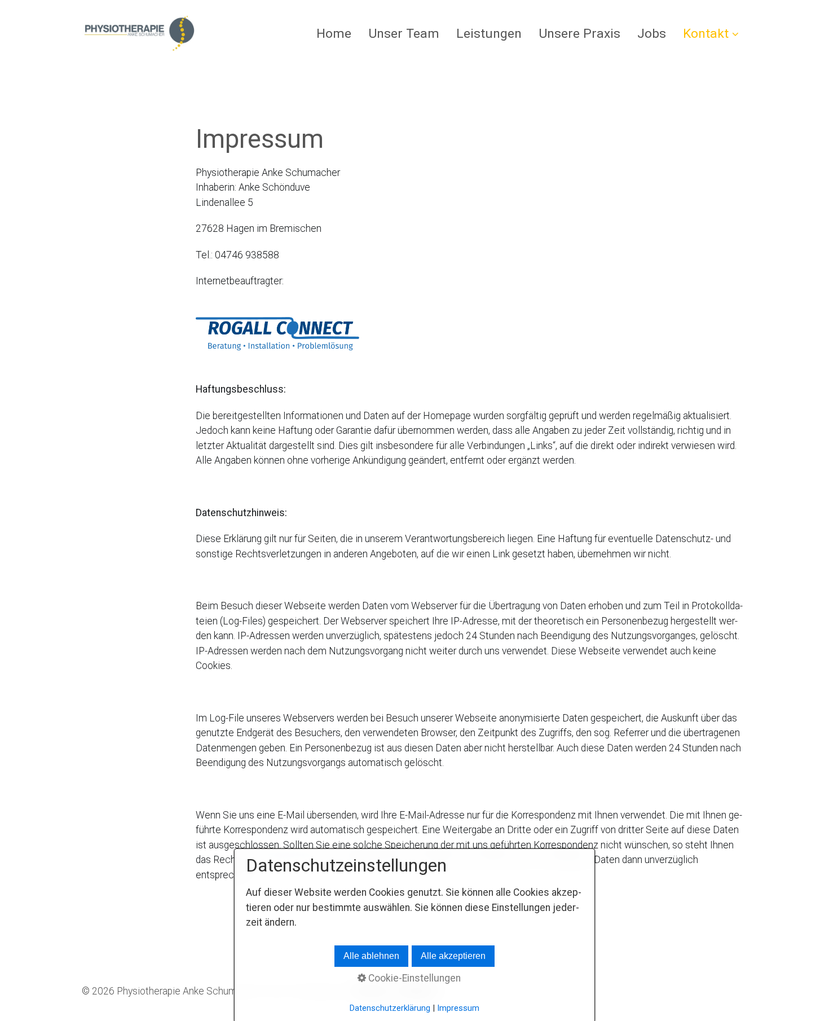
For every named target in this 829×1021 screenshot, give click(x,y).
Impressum (458, 1008)
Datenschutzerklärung (390, 1008)
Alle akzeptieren (453, 956)
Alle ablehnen (371, 956)
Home (333, 33)
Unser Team (403, 33)
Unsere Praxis (579, 33)
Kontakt (706, 33)
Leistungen (489, 33)
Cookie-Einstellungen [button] (413, 978)
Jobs (651, 33)
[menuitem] (338, 33)
